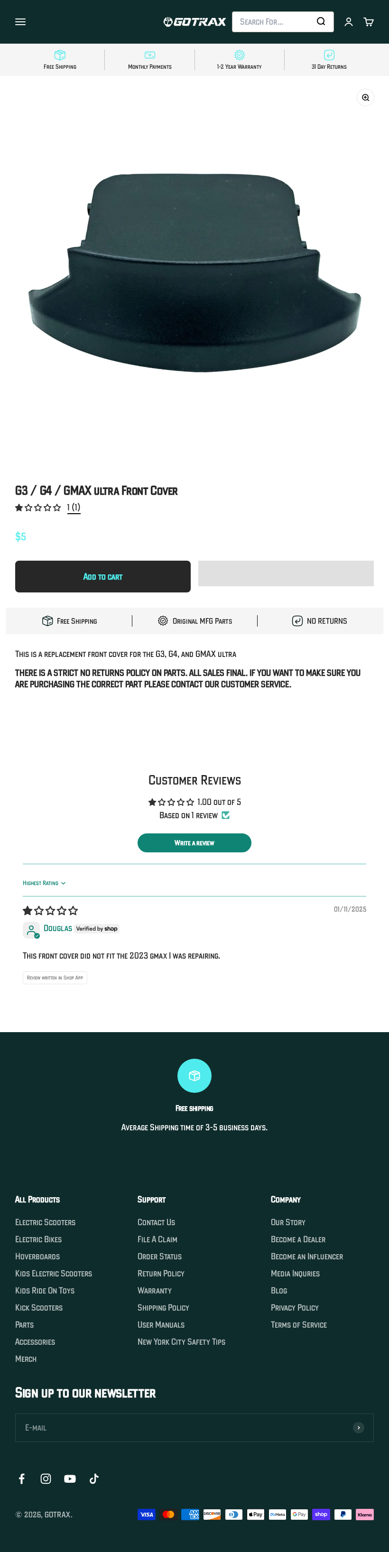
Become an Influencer (307, 1256)
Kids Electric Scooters (53, 1273)
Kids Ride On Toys (44, 1290)
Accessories (35, 1342)
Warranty (155, 1290)
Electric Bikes (38, 1239)
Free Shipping (77, 621)
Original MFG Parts (202, 621)
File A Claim (157, 1239)
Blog (279, 1290)
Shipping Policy (163, 1307)
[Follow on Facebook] (21, 1478)
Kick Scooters (39, 1307)
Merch (26, 1359)
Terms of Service (299, 1324)
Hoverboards (37, 1256)
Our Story (288, 1222)
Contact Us (156, 1222)
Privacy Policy (295, 1307)
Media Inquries (295, 1273)
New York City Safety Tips (181, 1342)
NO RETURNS (327, 621)
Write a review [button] (194, 843)
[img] (50, 911)
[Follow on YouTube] (70, 1478)
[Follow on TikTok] (94, 1478)
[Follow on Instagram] (45, 1478)
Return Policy (161, 1273)
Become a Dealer (298, 1239)
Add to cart (102, 576)
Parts (24, 1324)
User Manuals (161, 1324)
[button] (39, 507)
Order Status (160, 1256)
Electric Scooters (45, 1222)
